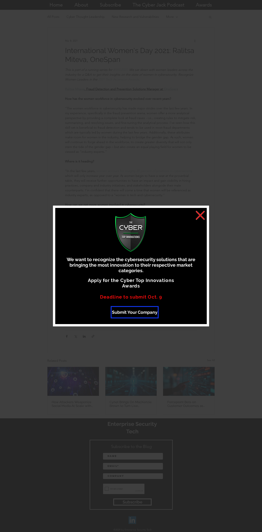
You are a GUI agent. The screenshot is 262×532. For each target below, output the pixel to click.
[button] (200, 215)
